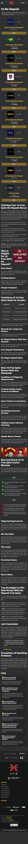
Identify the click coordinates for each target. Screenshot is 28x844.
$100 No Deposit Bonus (5, 793)
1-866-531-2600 (8, 818)
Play (14, 33)
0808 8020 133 (12, 821)
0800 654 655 (10, 819)
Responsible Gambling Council (14, 664)
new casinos (6, 659)
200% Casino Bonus (5, 789)
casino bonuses (13, 282)
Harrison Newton (21, 12)
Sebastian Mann (10, 12)
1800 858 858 (9, 817)
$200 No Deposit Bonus (5, 791)
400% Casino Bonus (5, 786)
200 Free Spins (4, 784)
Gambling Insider (7, 649)
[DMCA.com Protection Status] (14, 826)
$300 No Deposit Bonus (5, 795)
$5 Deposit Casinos (4, 797)
